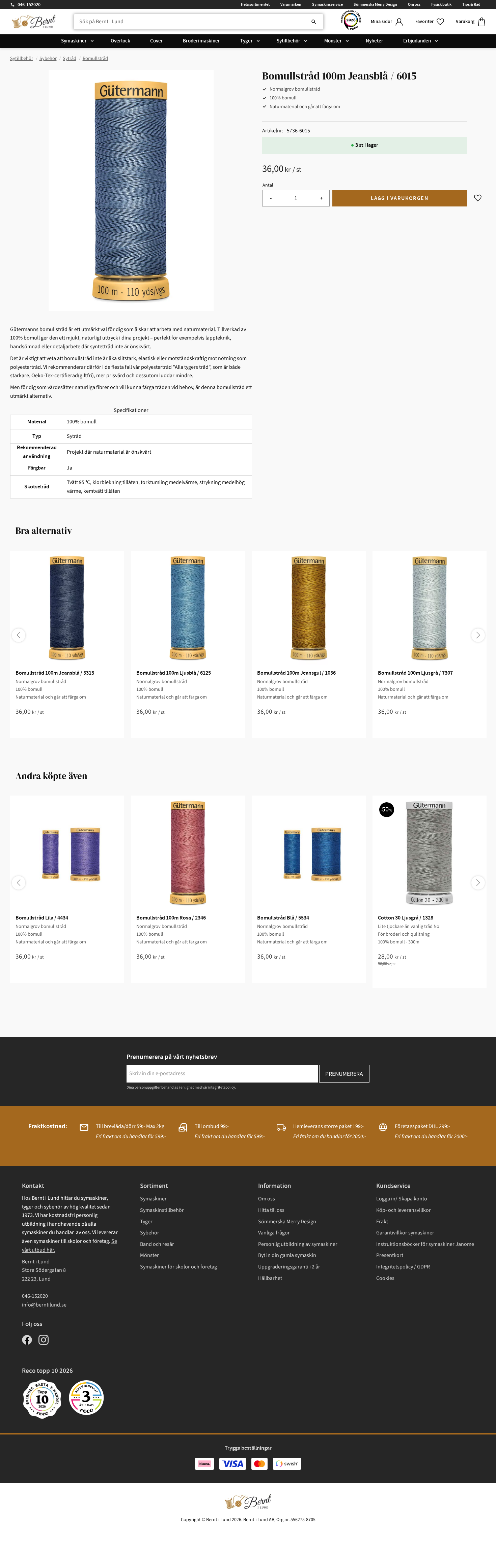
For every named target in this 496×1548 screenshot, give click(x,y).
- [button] (271, 198)
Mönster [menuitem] (333, 41)
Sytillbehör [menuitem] (288, 41)
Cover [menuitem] (156, 41)
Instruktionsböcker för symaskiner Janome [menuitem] (425, 1244)
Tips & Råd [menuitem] (471, 4)
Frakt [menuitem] (382, 1221)
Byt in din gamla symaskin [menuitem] (287, 1255)
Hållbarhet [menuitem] (270, 1278)
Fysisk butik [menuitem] (441, 4)
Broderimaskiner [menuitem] (201, 41)
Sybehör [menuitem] (149, 1232)
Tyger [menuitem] (246, 41)
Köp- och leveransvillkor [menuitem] (403, 1210)
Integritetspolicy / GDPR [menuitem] (403, 1266)
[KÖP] (399, 198)
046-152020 (29, 4)
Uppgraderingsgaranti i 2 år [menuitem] (289, 1266)
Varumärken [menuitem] (290, 4)
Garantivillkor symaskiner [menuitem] (405, 1232)
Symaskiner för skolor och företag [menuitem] (178, 1266)
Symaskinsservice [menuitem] (327, 4)
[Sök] (313, 22)
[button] (430, 21)
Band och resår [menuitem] (157, 1244)
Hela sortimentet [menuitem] (255, 4)
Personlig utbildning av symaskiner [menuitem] (297, 1244)
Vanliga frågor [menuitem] (274, 1232)
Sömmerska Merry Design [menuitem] (375, 4)
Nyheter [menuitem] (374, 41)
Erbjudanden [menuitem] (417, 41)
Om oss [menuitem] (414, 4)
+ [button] (321, 198)
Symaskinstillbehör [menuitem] (162, 1210)
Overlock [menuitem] (120, 41)
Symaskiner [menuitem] (74, 41)
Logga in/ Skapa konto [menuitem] (401, 1198)
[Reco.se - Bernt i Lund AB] (351, 21)
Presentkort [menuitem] (389, 1255)
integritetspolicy (221, 1087)
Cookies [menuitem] (385, 1278)
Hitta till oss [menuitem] (271, 1210)
